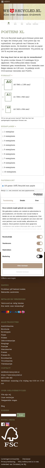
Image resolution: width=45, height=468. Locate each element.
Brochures (5, 329)
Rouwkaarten (6, 358)
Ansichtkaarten (7, 326)
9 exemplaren (9, 167)
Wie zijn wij (6, 394)
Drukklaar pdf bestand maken (13, 289)
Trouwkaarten (7, 361)
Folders (4, 337)
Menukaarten (6, 349)
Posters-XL (5, 355)
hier (7, 190)
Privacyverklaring (8, 461)
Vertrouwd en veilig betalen (12, 303)
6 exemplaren (9, 154)
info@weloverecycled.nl (10, 372)
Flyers (3, 335)
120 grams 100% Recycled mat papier (19, 185)
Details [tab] (22, 200)
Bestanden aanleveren (10, 292)
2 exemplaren (9, 136)
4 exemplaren (9, 145)
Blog (3, 406)
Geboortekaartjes (8, 340)
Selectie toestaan (22, 272)
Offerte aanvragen (8, 278)
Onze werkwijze (7, 397)
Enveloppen (6, 332)
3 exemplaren (9, 140)
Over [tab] (37, 200)
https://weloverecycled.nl (11, 375)
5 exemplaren (9, 149)
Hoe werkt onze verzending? (12, 306)
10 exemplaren (10, 172)
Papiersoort (8, 180)
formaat (6, 75)
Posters (4, 352)
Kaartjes (4, 346)
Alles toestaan (22, 266)
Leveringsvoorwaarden (10, 459)
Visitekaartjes (6, 364)
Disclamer (26, 459)
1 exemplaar (9, 131)
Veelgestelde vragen (9, 400)
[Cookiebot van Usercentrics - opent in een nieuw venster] (33, 194)
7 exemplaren (9, 158)
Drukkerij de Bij (19, 464)
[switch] (40, 243)
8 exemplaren (9, 163)
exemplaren (8, 126)
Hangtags (5, 343)
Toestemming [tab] (8, 200)
